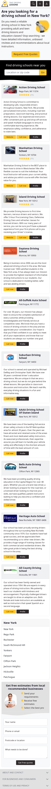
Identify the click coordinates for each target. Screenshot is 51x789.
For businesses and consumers (19, 779)
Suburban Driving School (30, 356)
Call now (22, 137)
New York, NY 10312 (28, 200)
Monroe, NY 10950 (27, 255)
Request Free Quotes (26, 54)
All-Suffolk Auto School (33, 300)
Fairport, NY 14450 (27, 362)
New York (8, 629)
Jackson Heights (12, 666)
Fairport (8, 655)
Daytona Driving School (29, 250)
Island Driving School (32, 196)
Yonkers (8, 650)
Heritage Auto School (32, 516)
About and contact (12, 772)
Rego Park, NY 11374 (28, 91)
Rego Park (9, 634)
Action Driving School (32, 87)
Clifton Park (10, 661)
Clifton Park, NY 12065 (29, 471)
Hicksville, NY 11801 (28, 574)
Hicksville (8, 671)
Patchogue (9, 676)
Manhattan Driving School (30, 149)
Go (42, 72)
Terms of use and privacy (15, 785)
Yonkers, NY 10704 (27, 155)
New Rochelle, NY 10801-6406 (32, 520)
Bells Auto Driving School (30, 466)
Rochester (9, 639)
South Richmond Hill (14, 645)
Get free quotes (25, 762)
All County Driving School (30, 569)
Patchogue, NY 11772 (29, 304)
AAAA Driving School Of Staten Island (31, 411)
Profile (35, 137)
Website (9, 137)
